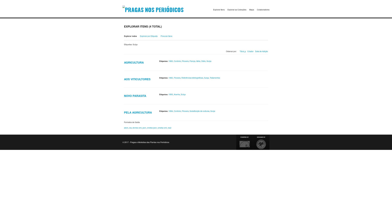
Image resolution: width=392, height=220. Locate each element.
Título (242, 51)
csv (130, 127)
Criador (250, 51)
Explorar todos (130, 36)
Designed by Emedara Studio (261, 142)
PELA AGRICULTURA (138, 112)
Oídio (203, 61)
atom (126, 127)
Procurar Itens (166, 36)
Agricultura (134, 62)
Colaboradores (263, 9)
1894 (171, 111)
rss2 (169, 127)
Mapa (251, 9)
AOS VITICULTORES (137, 79)
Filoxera (185, 61)
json (144, 127)
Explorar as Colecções (237, 9)
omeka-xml (162, 127)
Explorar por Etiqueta (149, 36)
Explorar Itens (219, 9)
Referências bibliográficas (192, 77)
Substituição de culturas (199, 111)
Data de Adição (261, 51)
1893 (171, 94)
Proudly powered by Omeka (244, 142)
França (192, 61)
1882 (171, 77)
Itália (198, 61)
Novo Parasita (135, 96)
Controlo (177, 61)
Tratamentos (215, 77)
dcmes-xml (137, 127)
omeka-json (152, 127)
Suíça (209, 61)
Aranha (177, 94)
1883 (171, 61)
